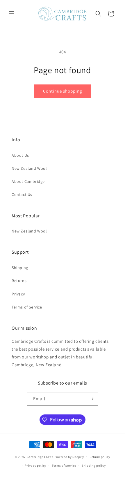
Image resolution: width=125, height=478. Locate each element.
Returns (19, 280)
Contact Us (22, 194)
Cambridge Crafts (40, 456)
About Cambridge (28, 181)
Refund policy (100, 457)
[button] (11, 13)
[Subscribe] (91, 399)
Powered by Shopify (69, 456)
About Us (20, 155)
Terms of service (64, 465)
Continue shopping (62, 91)
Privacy (18, 294)
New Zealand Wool (29, 168)
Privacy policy (35, 465)
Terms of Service (27, 307)
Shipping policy (94, 465)
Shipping (20, 267)
